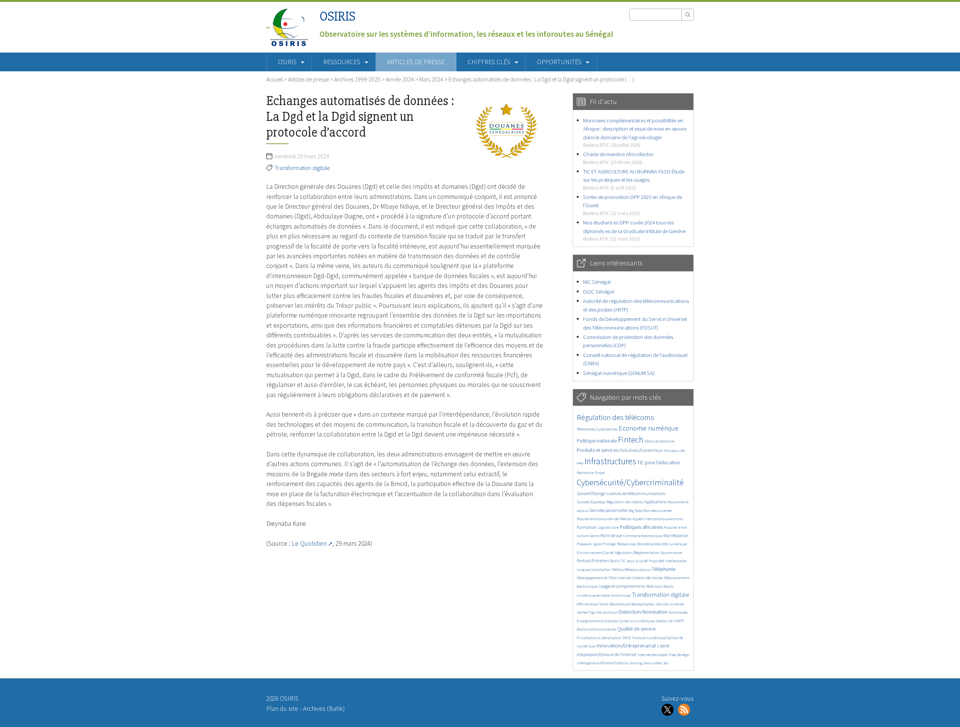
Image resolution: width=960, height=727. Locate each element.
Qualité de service (636, 629)
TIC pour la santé (634, 560)
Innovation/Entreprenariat (626, 645)
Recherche (585, 472)
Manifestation (675, 535)
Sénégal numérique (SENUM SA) (618, 372)
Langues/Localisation (594, 569)
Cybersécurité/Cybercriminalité (630, 482)
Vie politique (607, 612)
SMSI (626, 637)
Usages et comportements (621, 586)
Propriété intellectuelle (667, 560)
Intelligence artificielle (595, 663)
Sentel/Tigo (586, 612)
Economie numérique (648, 428)
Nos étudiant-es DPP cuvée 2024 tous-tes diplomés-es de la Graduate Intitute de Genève (634, 230)
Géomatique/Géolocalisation (632, 604)
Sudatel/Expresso (591, 502)
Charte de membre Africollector (618, 158)
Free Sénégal (679, 654)
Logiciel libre (608, 527)
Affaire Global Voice (592, 604)
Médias (626, 518)
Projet (599, 472)
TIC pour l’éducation (658, 462)
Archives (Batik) (324, 708)
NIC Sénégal (596, 281)
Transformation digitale (302, 168)
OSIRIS (338, 16)
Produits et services (597, 450)
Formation (587, 527)
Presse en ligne (589, 544)
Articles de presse (416, 62)
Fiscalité (670, 527)
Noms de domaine (659, 441)
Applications (655, 501)
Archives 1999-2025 (357, 79)
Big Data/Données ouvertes (650, 510)
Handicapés (678, 612)
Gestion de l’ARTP (670, 621)
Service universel (670, 604)
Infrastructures (610, 461)
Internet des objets (653, 654)
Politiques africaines (641, 527)
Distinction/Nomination (643, 612)
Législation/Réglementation (637, 552)
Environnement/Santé (595, 552)
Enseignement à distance (597, 621)
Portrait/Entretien (593, 560)
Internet (624, 577)
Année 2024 (400, 79)
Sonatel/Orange (591, 493)
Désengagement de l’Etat (596, 577)
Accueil (274, 79)
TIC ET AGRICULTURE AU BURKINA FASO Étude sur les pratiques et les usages (633, 179)
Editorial (621, 663)
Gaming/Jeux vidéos (645, 663)
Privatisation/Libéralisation (599, 637)
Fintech (631, 439)
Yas (665, 663)
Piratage (609, 544)
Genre (594, 535)
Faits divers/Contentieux (641, 450)
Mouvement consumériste (598, 518)
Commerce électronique (642, 535)
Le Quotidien (309, 543)
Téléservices (626, 544)
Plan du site (282, 708)
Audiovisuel (621, 595)
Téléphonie (663, 569)
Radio (615, 560)
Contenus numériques (636, 621)
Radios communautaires (596, 629)
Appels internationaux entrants (658, 518)
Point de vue (611, 535)
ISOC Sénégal (598, 291)
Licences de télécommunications (635, 493)
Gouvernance (671, 552)
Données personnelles (609, 510)
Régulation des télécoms (615, 417)
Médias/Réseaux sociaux (631, 569)
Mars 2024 (431, 79)
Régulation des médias (624, 502)
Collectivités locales (647, 577)
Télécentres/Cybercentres (597, 429)
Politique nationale (597, 441)
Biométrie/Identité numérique (662, 544)
